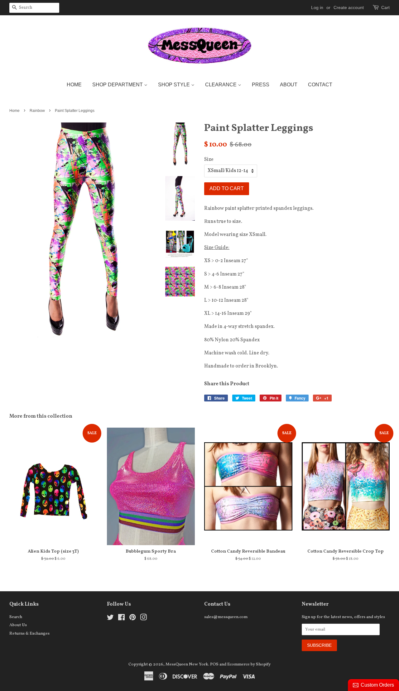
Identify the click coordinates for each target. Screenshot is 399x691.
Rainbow (37, 110)
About (288, 84)
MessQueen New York (187, 664)
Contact (320, 84)
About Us (18, 625)
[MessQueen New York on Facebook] (121, 619)
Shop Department (118, 84)
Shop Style (174, 84)
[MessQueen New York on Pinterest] (132, 619)
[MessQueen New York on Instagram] (143, 619)
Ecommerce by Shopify (249, 664)
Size (209, 159)
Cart (385, 7)
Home (74, 84)
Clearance (221, 84)
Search (15, 617)
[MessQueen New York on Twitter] (110, 619)
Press (260, 84)
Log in (317, 7)
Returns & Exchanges (29, 633)
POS (214, 664)
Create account (349, 7)
